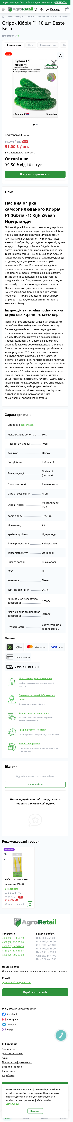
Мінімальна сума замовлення (35, 678)
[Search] (35, 9)
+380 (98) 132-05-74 (13, 942)
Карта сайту (8, 1071)
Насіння (30, 17)
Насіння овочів (45, 17)
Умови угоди (9, 1049)
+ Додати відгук (35, 784)
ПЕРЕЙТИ (61, 2)
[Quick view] (5, 854)
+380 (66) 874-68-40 (13, 938)
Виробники (8, 1075)
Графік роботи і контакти (33, 729)
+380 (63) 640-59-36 (13, 946)
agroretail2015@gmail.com (16, 982)
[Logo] (20, 9)
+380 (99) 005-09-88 (13, 954)
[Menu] (3, 9)
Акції (5, 1058)
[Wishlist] (5, 858)
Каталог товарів (15, 17)
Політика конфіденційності (17, 1062)
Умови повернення (29, 743)
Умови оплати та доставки (34, 713)
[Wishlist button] (60, 55)
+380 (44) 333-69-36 (13, 950)
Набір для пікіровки (16, 879)
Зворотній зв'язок (12, 1066)
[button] (34, 125)
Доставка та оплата (12, 1053)
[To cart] (30, 904)
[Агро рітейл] (35, 922)
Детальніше (13, 1103)
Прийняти (35, 1111)
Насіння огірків (62, 17)
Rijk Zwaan (27, 424)
